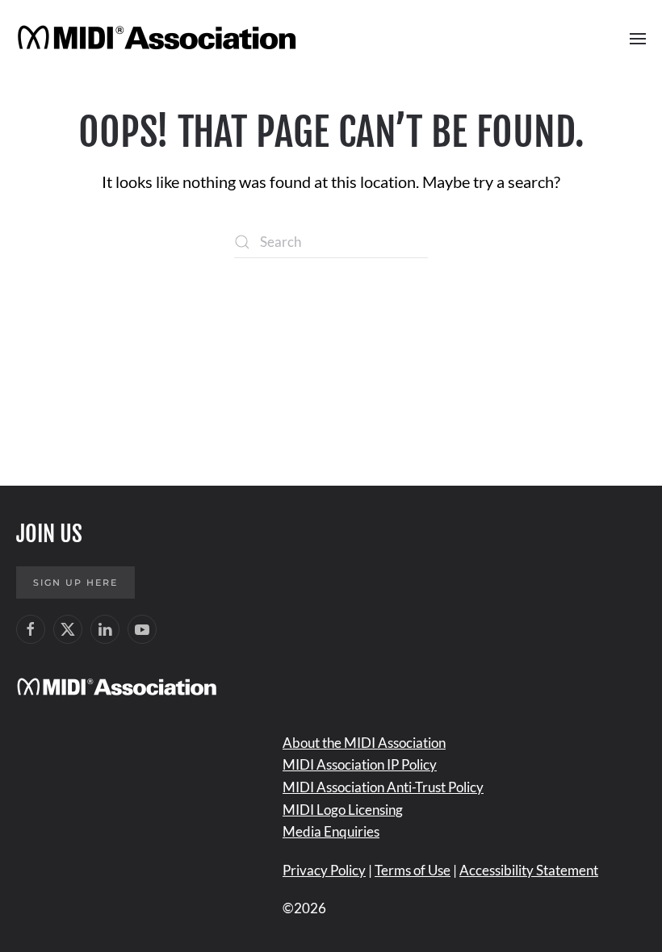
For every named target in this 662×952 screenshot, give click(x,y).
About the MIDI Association (364, 742)
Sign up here (75, 582)
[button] (638, 38)
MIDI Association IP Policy (360, 764)
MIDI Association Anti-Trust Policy (383, 787)
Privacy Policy (324, 870)
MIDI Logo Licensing (343, 809)
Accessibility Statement (528, 870)
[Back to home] (159, 38)
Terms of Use (412, 870)
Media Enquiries (331, 831)
